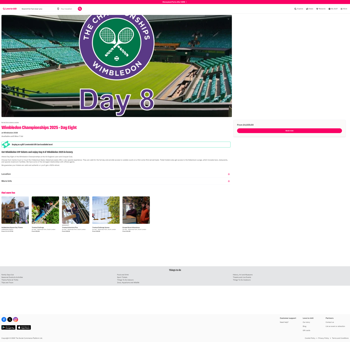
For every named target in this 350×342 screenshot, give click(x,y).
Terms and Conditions (340, 338)
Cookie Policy (310, 338)
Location (6, 174)
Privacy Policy (323, 338)
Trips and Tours (7, 283)
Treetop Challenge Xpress (100, 227)
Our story (306, 322)
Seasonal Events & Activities (12, 277)
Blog (304, 326)
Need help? (284, 322)
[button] (10, 122)
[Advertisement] (175, 252)
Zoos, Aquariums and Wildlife (128, 283)
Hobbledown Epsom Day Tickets (12, 227)
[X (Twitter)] (9, 319)
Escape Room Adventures (131, 227)
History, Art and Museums (243, 275)
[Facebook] (3, 319)
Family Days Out (7, 275)
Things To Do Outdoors (242, 280)
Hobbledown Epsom (7, 229)
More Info (6, 181)
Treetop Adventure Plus (70, 227)
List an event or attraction (335, 326)
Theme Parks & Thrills (9, 280)
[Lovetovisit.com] (10, 9)
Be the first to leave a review (10, 122)
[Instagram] (15, 319)
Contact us (330, 322)
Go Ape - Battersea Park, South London (43, 229)
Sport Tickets (122, 277)
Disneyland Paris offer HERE (174, 2)
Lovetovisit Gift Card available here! (39, 144)
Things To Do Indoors (125, 280)
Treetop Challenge (38, 227)
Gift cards (306, 330)
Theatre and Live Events (242, 277)
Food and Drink (123, 275)
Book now (289, 131)
